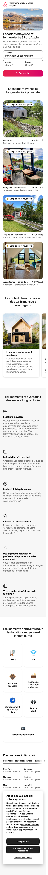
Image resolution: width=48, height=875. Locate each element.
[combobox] (23, 55)
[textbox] (13, 65)
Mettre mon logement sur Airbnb (21, 4)
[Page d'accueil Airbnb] (5, 4)
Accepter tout (23, 841)
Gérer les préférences (23, 858)
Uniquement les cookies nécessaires (23, 849)
